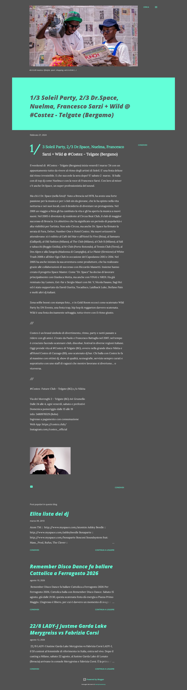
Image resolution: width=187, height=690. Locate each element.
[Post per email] (31, 487)
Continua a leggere (104, 550)
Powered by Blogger (95, 679)
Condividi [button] (142, 145)
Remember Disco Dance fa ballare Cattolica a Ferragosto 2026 (71, 570)
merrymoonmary (100, 684)
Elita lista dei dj (49, 513)
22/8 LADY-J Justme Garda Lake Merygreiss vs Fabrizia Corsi (68, 629)
